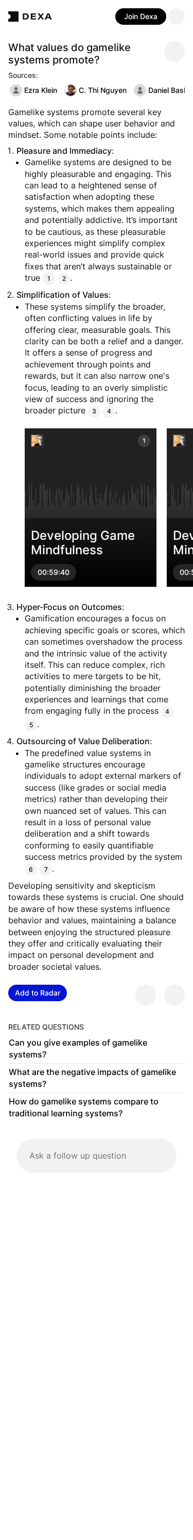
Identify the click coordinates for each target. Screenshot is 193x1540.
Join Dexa (140, 16)
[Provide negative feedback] (174, 995)
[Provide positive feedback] (145, 995)
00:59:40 (53, 572)
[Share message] (174, 51)
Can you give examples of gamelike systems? (78, 1048)
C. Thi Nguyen (103, 90)
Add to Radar (37, 992)
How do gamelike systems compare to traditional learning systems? (84, 1107)
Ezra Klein (40, 90)
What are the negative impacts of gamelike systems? (92, 1078)
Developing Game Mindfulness (83, 542)
